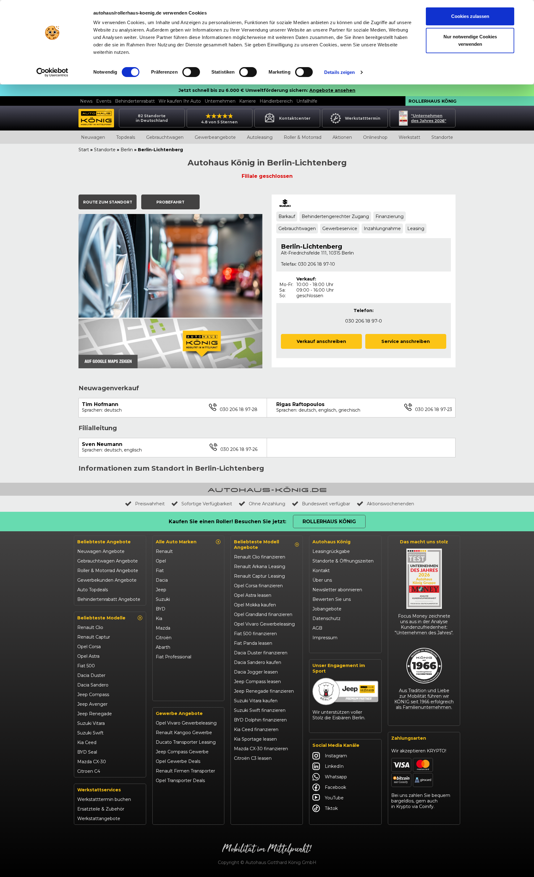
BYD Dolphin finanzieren (260, 720)
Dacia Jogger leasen (256, 672)
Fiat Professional (173, 657)
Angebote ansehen (332, 90)
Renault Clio (90, 627)
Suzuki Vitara (91, 723)
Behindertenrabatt (135, 101)
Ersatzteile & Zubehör (100, 809)
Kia (159, 618)
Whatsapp (336, 777)
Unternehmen (220, 101)
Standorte (442, 137)
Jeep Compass (93, 694)
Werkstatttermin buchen (104, 799)
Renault (164, 551)
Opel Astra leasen (252, 595)
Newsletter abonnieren (337, 590)
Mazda (163, 628)
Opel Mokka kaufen (255, 605)
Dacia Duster (91, 675)
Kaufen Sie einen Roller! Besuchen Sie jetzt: (227, 521)
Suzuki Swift (90, 733)
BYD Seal (87, 752)
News (86, 101)
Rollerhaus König (432, 101)
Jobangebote (326, 609)
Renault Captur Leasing (259, 576)
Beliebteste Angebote (104, 542)
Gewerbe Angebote (179, 713)
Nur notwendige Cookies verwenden (470, 40)
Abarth (163, 647)
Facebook (335, 787)
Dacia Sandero (92, 685)
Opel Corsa (89, 646)
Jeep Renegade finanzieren (264, 691)
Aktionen (342, 137)
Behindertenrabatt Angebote (108, 599)
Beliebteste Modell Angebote (256, 544)
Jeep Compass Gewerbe (182, 752)
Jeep (161, 590)
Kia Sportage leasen (255, 739)
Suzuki (163, 599)
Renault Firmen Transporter (185, 771)
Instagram (336, 756)
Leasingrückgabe (331, 551)
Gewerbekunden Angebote (107, 580)
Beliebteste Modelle (101, 618)
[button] (107, 202)
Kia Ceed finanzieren (256, 729)
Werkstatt (409, 137)
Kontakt (321, 570)
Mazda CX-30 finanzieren (261, 748)
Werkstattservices (99, 790)
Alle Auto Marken (176, 542)
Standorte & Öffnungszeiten (343, 561)
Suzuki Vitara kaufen (256, 701)
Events (103, 101)
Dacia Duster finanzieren (260, 653)
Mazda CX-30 (91, 761)
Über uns (322, 580)
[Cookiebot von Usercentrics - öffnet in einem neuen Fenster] (52, 72)
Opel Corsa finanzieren (258, 585)
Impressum (324, 637)
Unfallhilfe (306, 101)
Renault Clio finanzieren (259, 557)
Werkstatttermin (362, 118)
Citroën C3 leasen (253, 758)
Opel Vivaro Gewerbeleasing (186, 723)
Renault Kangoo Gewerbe (184, 732)
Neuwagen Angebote (101, 551)
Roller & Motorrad (302, 137)
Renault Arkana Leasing (259, 566)
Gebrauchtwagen (165, 137)
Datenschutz (326, 618)
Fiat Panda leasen (253, 643)
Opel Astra (88, 656)
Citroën (164, 637)
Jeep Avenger (92, 704)
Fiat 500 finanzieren (255, 633)
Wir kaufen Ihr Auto (180, 101)
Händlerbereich (276, 101)
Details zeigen (339, 72)
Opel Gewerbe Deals (178, 761)
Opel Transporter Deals (180, 780)
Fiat (160, 570)
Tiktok (331, 808)
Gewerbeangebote (215, 137)
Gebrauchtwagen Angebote (107, 561)
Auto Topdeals (92, 590)
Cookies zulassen (470, 16)
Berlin (127, 149)
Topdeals (125, 137)
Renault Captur (93, 637)
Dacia (162, 580)
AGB (317, 628)
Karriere (247, 101)
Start (83, 149)
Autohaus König (331, 542)
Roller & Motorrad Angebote (107, 570)
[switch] (191, 72)
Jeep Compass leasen (257, 681)
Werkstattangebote (98, 818)
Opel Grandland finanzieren (263, 614)
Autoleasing (260, 137)
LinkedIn (334, 766)
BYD (160, 609)
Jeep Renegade (94, 714)
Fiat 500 (86, 666)
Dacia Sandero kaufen (257, 662)
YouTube (334, 798)
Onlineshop (375, 137)
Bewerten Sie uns (331, 599)
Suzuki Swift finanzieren (260, 710)
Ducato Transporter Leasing (186, 742)
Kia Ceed (86, 742)
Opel (161, 561)
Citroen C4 (88, 771)
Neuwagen (93, 137)
